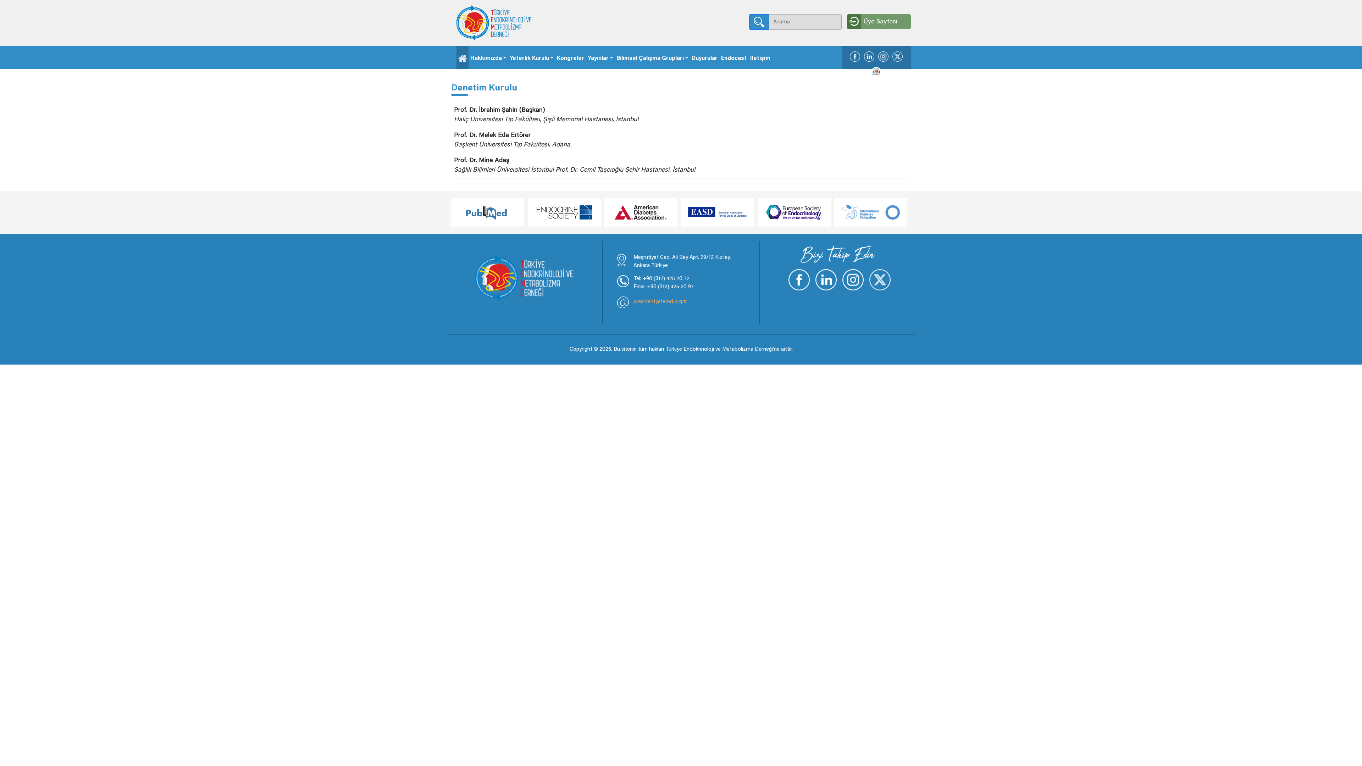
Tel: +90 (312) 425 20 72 (661, 279)
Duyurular (705, 58)
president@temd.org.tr (660, 302)
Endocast (734, 58)
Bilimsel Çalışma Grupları (650, 58)
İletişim (760, 58)
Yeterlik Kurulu (529, 58)
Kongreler (570, 58)
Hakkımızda (486, 58)
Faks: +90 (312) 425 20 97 (663, 287)
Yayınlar (598, 58)
